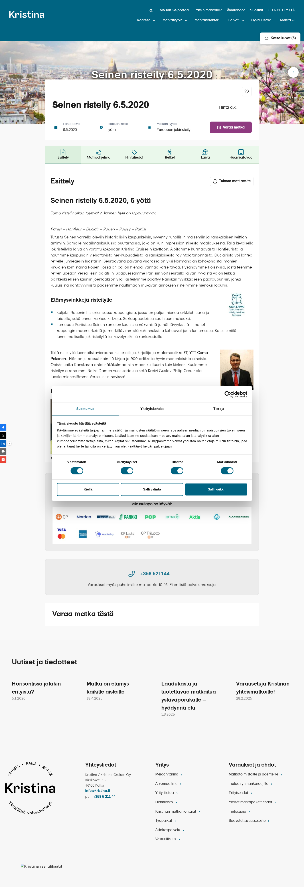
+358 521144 (155, 574)
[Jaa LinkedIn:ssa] (3, 443)
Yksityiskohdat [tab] (152, 409)
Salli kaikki (216, 489)
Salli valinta (152, 489)
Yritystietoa (165, 793)
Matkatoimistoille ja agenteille (254, 774)
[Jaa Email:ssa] (3, 459)
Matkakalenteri (207, 20)
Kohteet (143, 20)
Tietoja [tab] (218, 409)
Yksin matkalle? (209, 10)
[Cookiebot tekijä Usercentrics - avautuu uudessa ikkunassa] (227, 394)
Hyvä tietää (261, 20)
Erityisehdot (239, 793)
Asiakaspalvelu (168, 830)
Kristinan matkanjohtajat (176, 812)
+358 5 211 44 (104, 797)
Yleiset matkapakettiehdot (251, 802)
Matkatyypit (172, 20)
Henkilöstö (164, 802)
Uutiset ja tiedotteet (44, 662)
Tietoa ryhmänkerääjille (249, 784)
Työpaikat (164, 821)
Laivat (233, 20)
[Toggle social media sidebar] (10, 443)
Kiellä (88, 489)
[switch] (127, 470)
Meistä (285, 20)
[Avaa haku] (151, 10)
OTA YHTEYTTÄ (281, 10)
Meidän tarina (167, 774)
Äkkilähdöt (236, 10)
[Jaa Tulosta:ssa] (3, 451)
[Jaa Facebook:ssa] (3, 427)
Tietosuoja (238, 812)
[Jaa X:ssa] (3, 435)
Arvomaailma (166, 784)
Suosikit (256, 10)
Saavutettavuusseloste (247, 821)
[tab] (63, 154)
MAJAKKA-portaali (175, 10)
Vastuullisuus (166, 839)
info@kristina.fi (97, 791)
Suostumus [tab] (85, 409)
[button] (293, 72)
